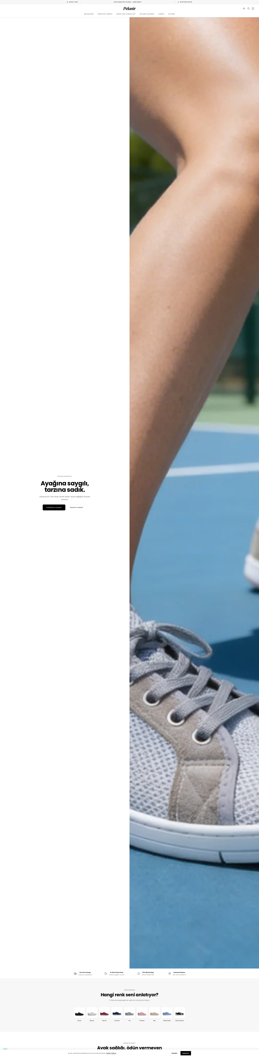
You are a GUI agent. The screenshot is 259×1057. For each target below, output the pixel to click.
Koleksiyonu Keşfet (54, 507)
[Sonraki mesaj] (175, 2)
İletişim (171, 14)
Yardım (161, 14)
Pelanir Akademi (147, 14)
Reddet (174, 1053)
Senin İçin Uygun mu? (126, 14)
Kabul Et (186, 1053)
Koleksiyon (89, 14)
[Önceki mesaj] (80, 2)
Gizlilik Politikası (111, 1053)
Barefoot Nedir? (105, 14)
